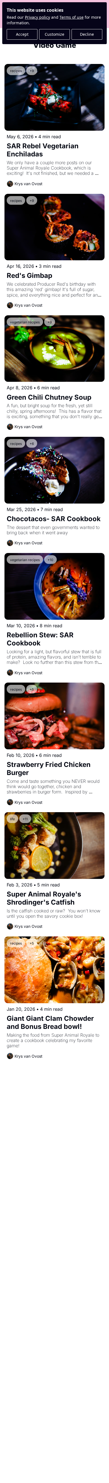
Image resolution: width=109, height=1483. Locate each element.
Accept (22, 34)
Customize (54, 34)
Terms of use (72, 17)
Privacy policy (37, 17)
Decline (87, 34)
